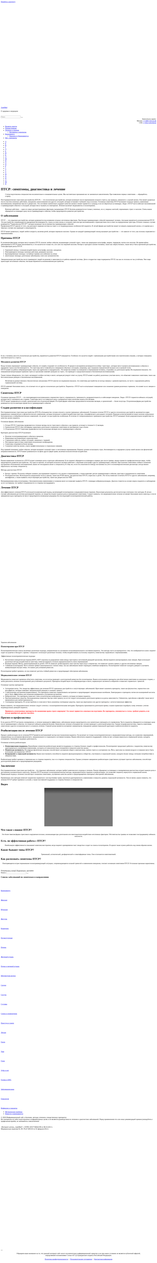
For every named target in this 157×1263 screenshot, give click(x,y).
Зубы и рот (5, 1070)
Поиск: (3, 873)
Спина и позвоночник (9, 1014)
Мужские (4, 910)
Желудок (4, 919)
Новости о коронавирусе (14, 1114)
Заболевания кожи (7, 1089)
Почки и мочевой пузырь (10, 966)
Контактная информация (103, 1259)
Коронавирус (5, 891)
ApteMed (4, 107)
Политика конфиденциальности (56, 1259)
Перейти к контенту (8, 2)
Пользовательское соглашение (81, 1259)
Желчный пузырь (7, 957)
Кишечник (5, 928)
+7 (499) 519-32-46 (149, 121)
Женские (4, 900)
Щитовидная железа (8, 976)
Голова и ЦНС (6, 1080)
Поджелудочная (6, 938)
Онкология (5, 1099)
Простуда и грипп (7, 1023)
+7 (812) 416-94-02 (149, 123)
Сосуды (3, 995)
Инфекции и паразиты (9, 1108)
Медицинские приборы (13, 1112)
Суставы (4, 1004)
